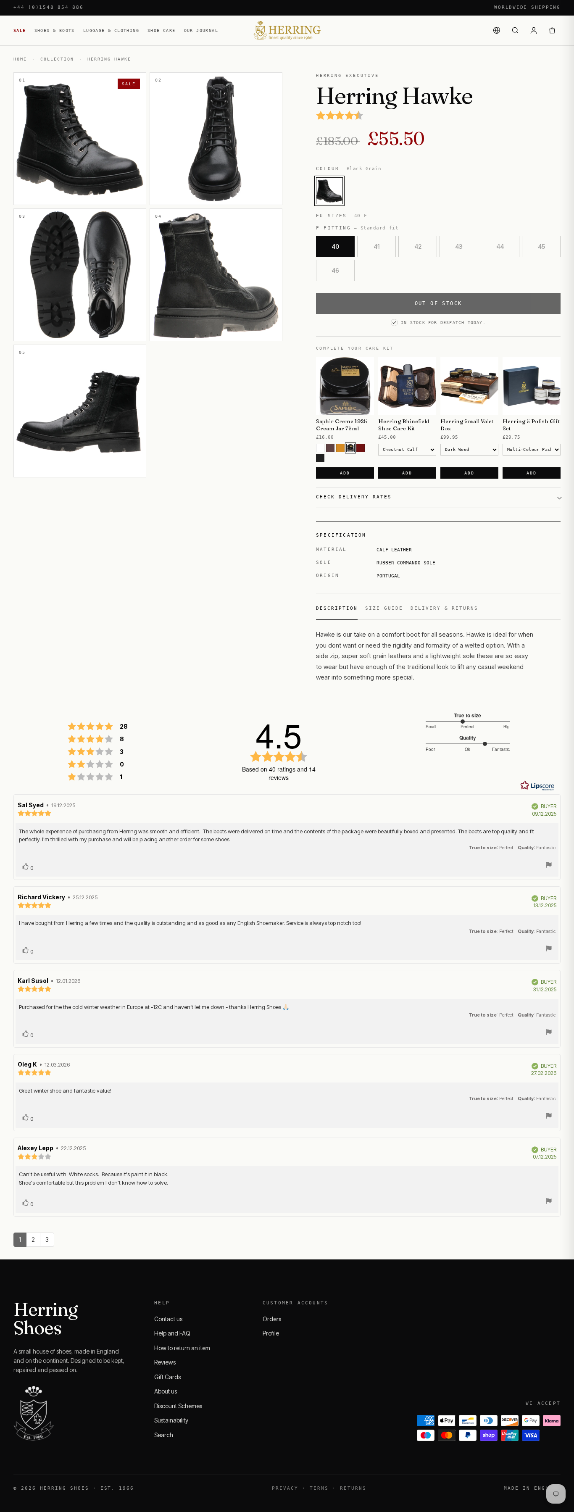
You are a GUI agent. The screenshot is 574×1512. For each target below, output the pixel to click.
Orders (272, 1318)
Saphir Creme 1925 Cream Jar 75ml (341, 425)
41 (376, 246)
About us (165, 1391)
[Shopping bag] (552, 30)
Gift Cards (167, 1376)
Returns (353, 1488)
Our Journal (201, 30)
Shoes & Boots (54, 30)
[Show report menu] (548, 865)
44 (500, 246)
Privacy (285, 1488)
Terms (319, 1488)
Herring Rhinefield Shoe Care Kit (403, 425)
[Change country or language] (496, 30)
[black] (320, 458)
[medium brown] (330, 448)
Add (345, 473)
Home (20, 59)
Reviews (165, 1362)
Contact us (168, 1318)
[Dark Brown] (350, 448)
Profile (271, 1333)
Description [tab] (337, 608)
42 (417, 246)
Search (163, 1434)
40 (335, 246)
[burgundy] (360, 448)
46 (335, 270)
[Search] (515, 30)
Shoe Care (161, 30)
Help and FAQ (172, 1333)
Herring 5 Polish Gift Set (531, 425)
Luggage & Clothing (111, 30)
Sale (19, 30)
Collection (57, 59)
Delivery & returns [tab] (445, 608)
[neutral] (320, 448)
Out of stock (438, 303)
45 (541, 246)
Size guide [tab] (384, 608)
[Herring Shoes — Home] (287, 30)
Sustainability (171, 1420)
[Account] (533, 30)
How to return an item (182, 1347)
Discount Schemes (178, 1405)
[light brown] (340, 448)
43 (459, 246)
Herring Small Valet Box (466, 425)
